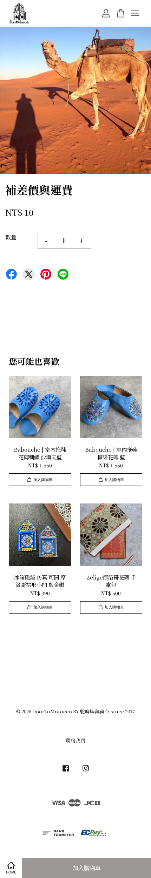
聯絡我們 (75, 740)
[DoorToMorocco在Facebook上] (66, 771)
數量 (11, 237)
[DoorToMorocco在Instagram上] (86, 771)
